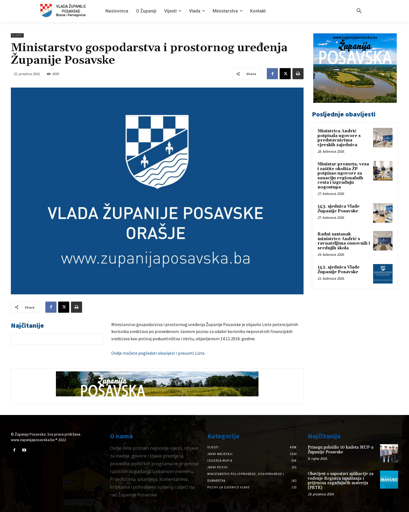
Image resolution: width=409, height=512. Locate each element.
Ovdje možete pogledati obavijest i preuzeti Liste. (158, 353)
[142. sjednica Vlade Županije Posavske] (383, 274)
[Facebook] (272, 73)
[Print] (298, 73)
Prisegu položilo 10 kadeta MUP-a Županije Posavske (340, 450)
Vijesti (17, 35)
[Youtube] (24, 450)
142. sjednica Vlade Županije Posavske (338, 270)
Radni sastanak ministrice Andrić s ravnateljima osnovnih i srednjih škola (343, 241)
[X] (285, 73)
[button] (359, 11)
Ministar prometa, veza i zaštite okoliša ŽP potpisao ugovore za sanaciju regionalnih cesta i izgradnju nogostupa (343, 175)
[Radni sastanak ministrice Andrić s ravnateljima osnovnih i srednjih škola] (383, 240)
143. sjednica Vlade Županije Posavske (338, 209)
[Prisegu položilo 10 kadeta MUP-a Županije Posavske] (389, 453)
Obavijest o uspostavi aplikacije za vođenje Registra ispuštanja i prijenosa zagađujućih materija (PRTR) (340, 480)
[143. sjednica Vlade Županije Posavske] (383, 213)
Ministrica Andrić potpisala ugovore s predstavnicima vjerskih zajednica (339, 138)
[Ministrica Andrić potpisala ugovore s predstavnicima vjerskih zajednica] (383, 137)
